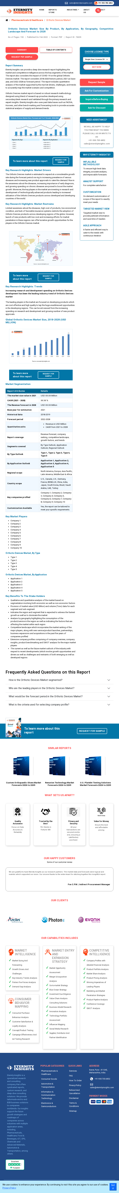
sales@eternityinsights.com (80, 3)
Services (73, 1071)
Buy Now (96, 67)
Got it (113, 1187)
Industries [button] (72, 10)
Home (41, 10)
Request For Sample (60, 161)
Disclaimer (74, 1098)
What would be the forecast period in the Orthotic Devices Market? (46, 696)
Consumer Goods (49, 1079)
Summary (22, 50)
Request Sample (96, 82)
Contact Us (101, 11)
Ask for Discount (97, 108)
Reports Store (53, 11)
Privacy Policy (75, 1085)
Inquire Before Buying (97, 99)
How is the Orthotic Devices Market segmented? (35, 680)
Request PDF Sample (21, 57)
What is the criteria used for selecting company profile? (39, 704)
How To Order (75, 1080)
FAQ (71, 1076)
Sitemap (73, 1111)
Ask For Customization (97, 91)
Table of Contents (56, 50)
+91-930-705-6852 (104, 3)
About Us (87, 11)
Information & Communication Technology (48, 1095)
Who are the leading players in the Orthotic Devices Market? (41, 688)
